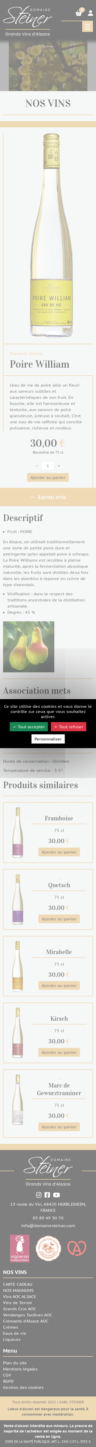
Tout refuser (70, 726)
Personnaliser (48, 738)
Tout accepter (30, 726)
